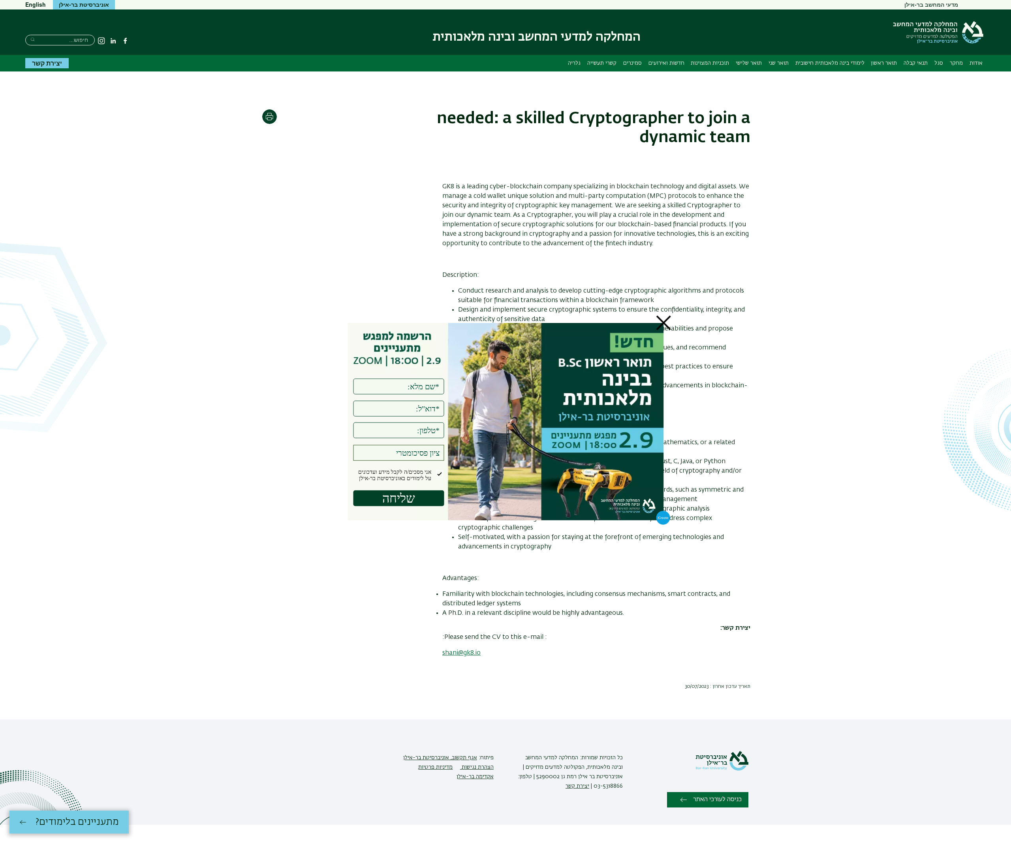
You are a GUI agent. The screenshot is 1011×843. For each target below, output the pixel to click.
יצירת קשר (47, 63)
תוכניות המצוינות (710, 63)
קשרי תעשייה (601, 63)
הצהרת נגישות (477, 767)
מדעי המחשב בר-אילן (931, 4)
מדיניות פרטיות (435, 767)
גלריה (574, 63)
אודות (976, 63)
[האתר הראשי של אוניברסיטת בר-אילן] (721, 769)
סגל (938, 63)
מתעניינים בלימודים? (77, 822)
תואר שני (779, 63)
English (35, 4)
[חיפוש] (32, 39)
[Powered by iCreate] (663, 523)
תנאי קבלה (916, 63)
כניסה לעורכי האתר (717, 799)
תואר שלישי (749, 63)
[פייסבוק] (125, 40)
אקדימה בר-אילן (475, 776)
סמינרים (632, 63)
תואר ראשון (884, 63)
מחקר (956, 63)
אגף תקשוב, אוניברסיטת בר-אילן (440, 757)
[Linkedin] (113, 40)
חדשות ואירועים (666, 63)
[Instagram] (101, 40)
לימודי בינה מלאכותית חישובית (829, 63)
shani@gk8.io (461, 653)
